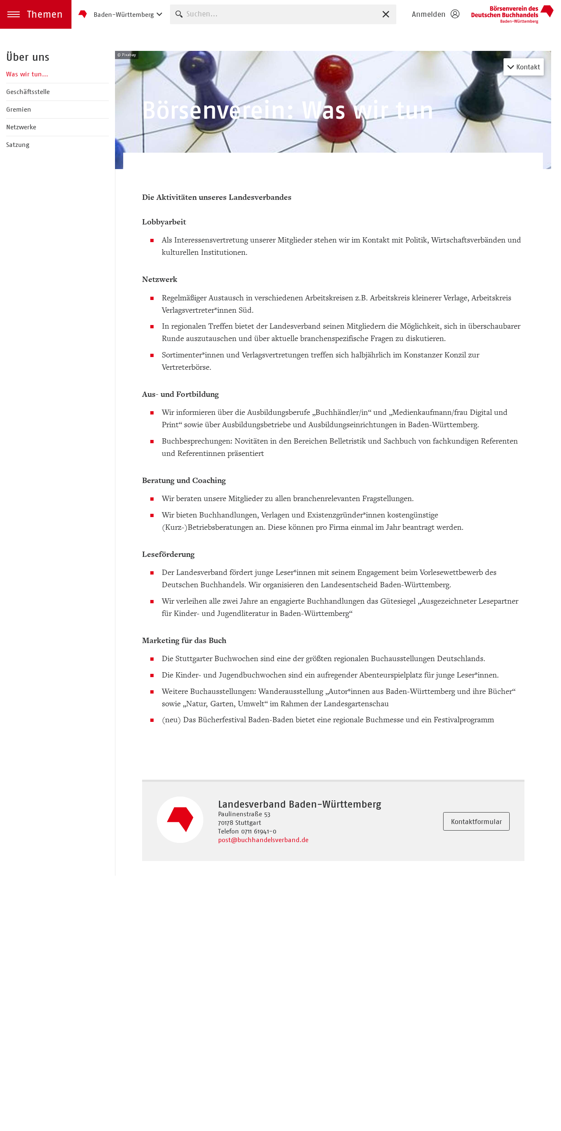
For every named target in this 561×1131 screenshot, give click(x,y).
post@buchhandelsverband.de (263, 840)
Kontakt (527, 67)
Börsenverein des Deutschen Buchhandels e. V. (512, 14)
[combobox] (283, 14)
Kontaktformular (476, 821)
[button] (35, 14)
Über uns (27, 57)
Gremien (18, 109)
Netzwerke (21, 127)
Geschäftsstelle (28, 92)
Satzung (17, 145)
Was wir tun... (27, 74)
